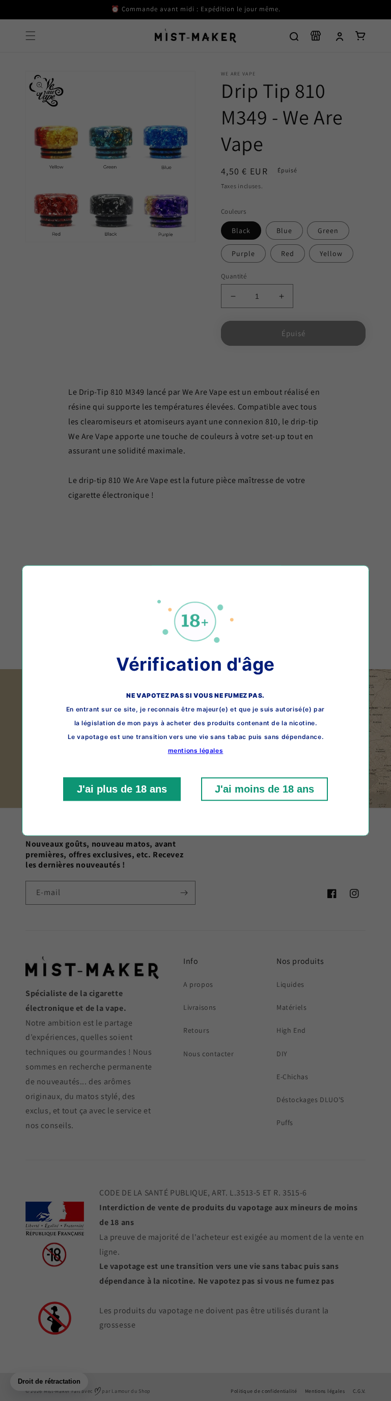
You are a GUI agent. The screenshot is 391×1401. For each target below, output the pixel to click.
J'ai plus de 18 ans (122, 789)
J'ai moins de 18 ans (264, 789)
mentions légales (196, 750)
